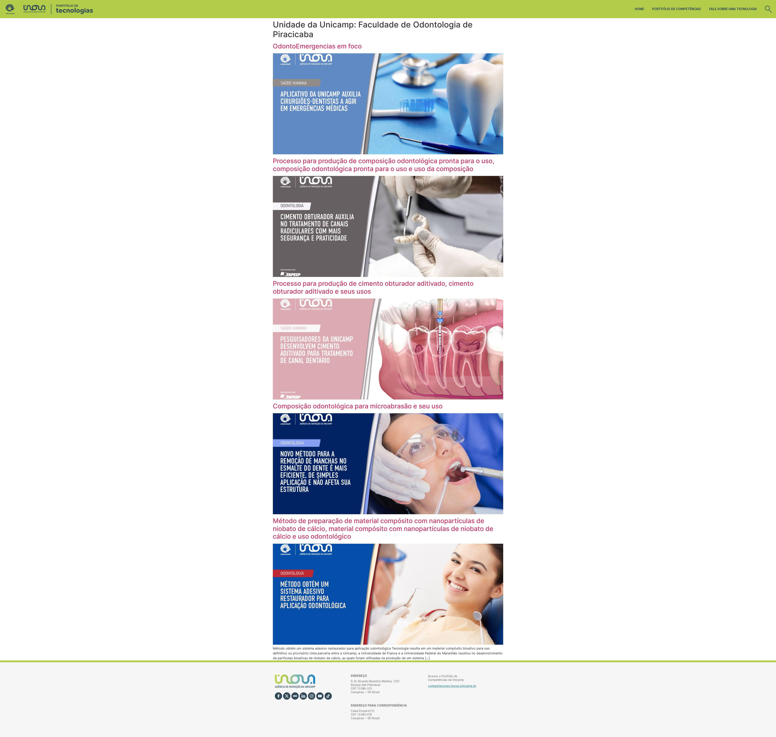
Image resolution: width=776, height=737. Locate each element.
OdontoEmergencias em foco (317, 46)
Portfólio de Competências (676, 9)
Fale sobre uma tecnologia (733, 9)
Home (639, 9)
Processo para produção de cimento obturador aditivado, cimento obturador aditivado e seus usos (373, 287)
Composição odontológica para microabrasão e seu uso (358, 406)
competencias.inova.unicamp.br (452, 686)
